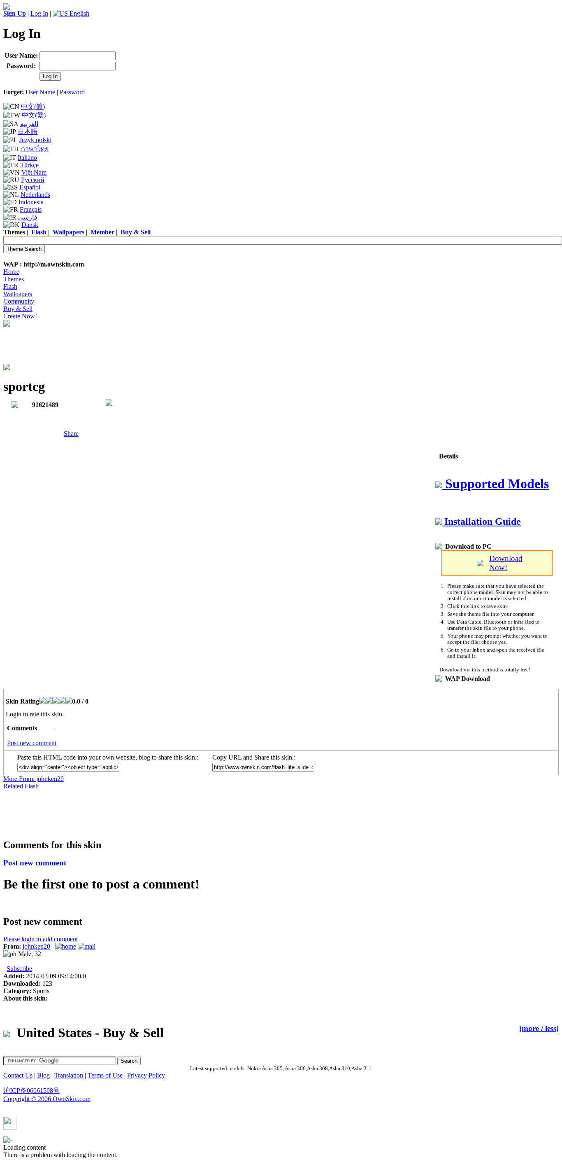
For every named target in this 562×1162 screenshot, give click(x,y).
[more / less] (539, 1028)
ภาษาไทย (35, 148)
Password (72, 92)
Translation (68, 1075)
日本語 (27, 131)
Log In (39, 13)
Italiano (27, 157)
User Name (40, 92)
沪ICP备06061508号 (31, 1090)
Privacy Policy (146, 1075)
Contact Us (18, 1075)
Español (29, 187)
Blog (43, 1075)
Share (71, 433)
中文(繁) (34, 115)
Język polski (35, 139)
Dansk (29, 224)
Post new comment (31, 742)
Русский (32, 179)
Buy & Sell (18, 308)
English (78, 13)
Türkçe (29, 164)
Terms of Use (105, 1075)
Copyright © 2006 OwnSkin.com (47, 1098)
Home (11, 271)
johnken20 (36, 946)
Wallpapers (17, 293)
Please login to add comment (40, 938)
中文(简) (33, 106)
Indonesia (31, 202)
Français (31, 209)
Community (18, 301)
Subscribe (19, 968)
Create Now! (20, 316)
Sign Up (14, 13)
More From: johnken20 (33, 778)
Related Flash (21, 786)
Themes (13, 279)
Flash (10, 286)
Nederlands (35, 194)
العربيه (29, 123)
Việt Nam (33, 172)
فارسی (27, 217)
